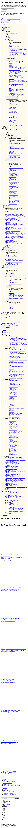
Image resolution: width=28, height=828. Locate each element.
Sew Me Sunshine (7, 826)
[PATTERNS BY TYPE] (10, 142)
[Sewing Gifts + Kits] (7, 254)
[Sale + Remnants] (7, 272)
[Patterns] (7, 133)
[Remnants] (10, 291)
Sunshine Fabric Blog (8, 793)
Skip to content (4, 18)
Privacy (5, 779)
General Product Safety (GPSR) (10, 781)
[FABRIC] (10, 44)
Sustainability (6, 784)
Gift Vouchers (6, 790)
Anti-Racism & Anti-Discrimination (11, 785)
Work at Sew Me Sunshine (9, 794)
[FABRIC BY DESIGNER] (10, 103)
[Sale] (10, 306)
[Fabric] (7, 35)
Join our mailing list (5, 796)
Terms (4, 780)
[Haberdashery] (7, 211)
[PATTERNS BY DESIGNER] (10, 166)
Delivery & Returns (7, 783)
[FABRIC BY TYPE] (10, 64)
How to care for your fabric (9, 791)
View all (3, 776)
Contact (5, 788)
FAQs (4, 789)
